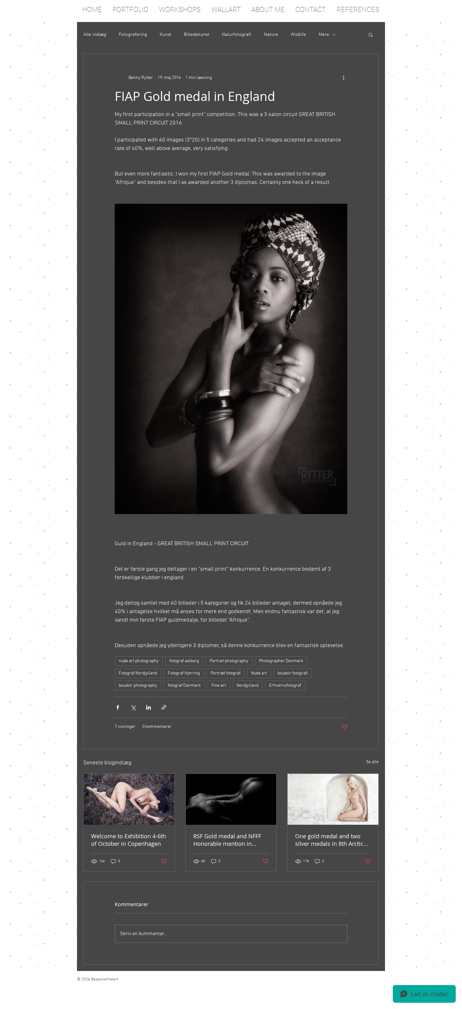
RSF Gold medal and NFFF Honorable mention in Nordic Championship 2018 (229, 839)
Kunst (165, 34)
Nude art (259, 673)
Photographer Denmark (281, 661)
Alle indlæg (94, 34)
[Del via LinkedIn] (148, 707)
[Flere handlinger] (343, 77)
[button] (371, 34)
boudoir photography (138, 685)
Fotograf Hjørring (184, 673)
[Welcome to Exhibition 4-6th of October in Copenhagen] (129, 799)
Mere (324, 34)
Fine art (219, 685)
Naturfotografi (236, 34)
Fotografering (133, 34)
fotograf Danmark (184, 685)
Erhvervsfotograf (285, 685)
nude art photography (139, 661)
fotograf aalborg (184, 661)
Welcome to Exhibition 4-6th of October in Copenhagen (128, 839)
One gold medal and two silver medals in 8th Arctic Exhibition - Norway (329, 839)
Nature (271, 34)
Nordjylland (247, 685)
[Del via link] (164, 707)
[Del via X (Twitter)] (133, 707)
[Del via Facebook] (118, 707)
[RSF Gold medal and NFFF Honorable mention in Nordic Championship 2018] (231, 799)
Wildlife (298, 34)
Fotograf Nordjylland (138, 673)
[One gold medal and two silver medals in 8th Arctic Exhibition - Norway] (333, 799)
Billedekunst (196, 34)
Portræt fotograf (225, 673)
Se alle (372, 762)
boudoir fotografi (293, 673)
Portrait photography (229, 661)
